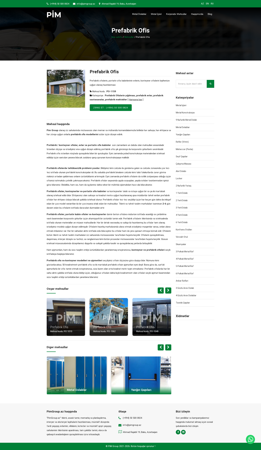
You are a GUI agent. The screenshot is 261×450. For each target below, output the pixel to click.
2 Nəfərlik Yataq (183, 186)
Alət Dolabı (181, 171)
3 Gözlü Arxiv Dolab (185, 288)
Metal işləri (181, 105)
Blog (210, 14)
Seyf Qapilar (182, 156)
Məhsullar (129, 37)
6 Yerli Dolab (182, 222)
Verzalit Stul (182, 237)
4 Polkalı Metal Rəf (185, 259)
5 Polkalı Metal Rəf (185, 266)
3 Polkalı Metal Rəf (185, 251)
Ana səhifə (116, 37)
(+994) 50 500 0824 (59, 3)
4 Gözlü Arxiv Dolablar (186, 295)
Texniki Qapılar (183, 303)
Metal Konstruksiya (185, 112)
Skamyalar (181, 244)
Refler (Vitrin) (182, 142)
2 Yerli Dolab (182, 200)
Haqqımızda (197, 14)
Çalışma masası (183, 164)
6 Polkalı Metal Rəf (185, 273)
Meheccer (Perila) (184, 149)
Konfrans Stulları (184, 229)
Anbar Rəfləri (182, 281)
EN (207, 3)
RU (212, 3)
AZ (202, 3)
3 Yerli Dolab (182, 207)
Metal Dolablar (139, 14)
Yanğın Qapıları (183, 134)
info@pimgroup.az (86, 3)
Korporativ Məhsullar (176, 14)
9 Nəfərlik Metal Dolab (186, 120)
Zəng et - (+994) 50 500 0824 (110, 107)
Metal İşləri (156, 14)
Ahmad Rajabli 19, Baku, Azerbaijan (118, 3)
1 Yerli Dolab (182, 193)
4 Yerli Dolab (182, 215)
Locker (179, 178)
